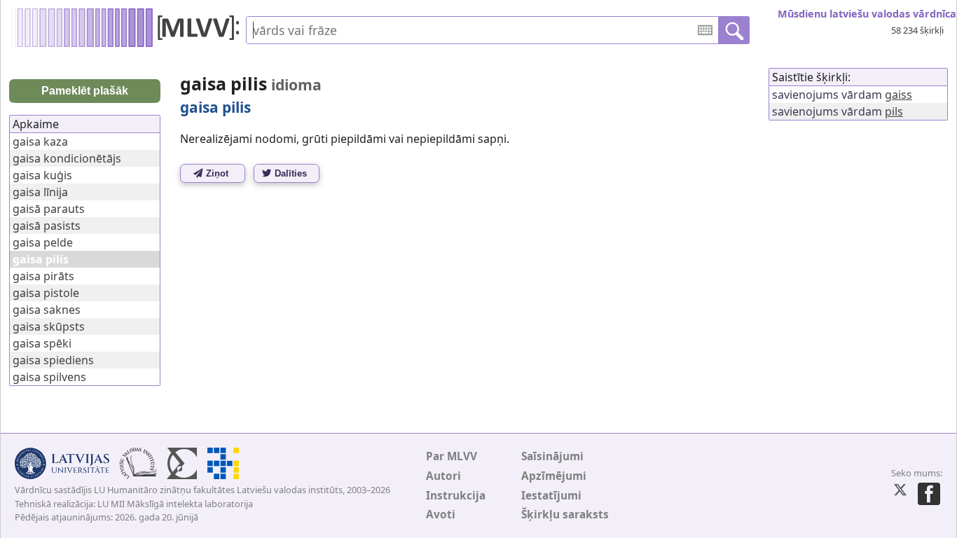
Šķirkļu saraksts (565, 514)
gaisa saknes (47, 309)
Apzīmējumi (553, 476)
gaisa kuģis (42, 175)
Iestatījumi (551, 495)
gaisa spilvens (49, 377)
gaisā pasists (47, 225)
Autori (443, 476)
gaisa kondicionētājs (67, 158)
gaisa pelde (43, 242)
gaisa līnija (40, 192)
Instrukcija (456, 495)
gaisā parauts (49, 208)
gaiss (898, 94)
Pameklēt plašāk (84, 91)
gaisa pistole (46, 293)
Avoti (440, 514)
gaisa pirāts (43, 276)
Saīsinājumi (552, 456)
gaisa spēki (42, 343)
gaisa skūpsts (49, 326)
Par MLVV (451, 456)
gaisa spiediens (53, 360)
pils (894, 111)
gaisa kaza (40, 141)
